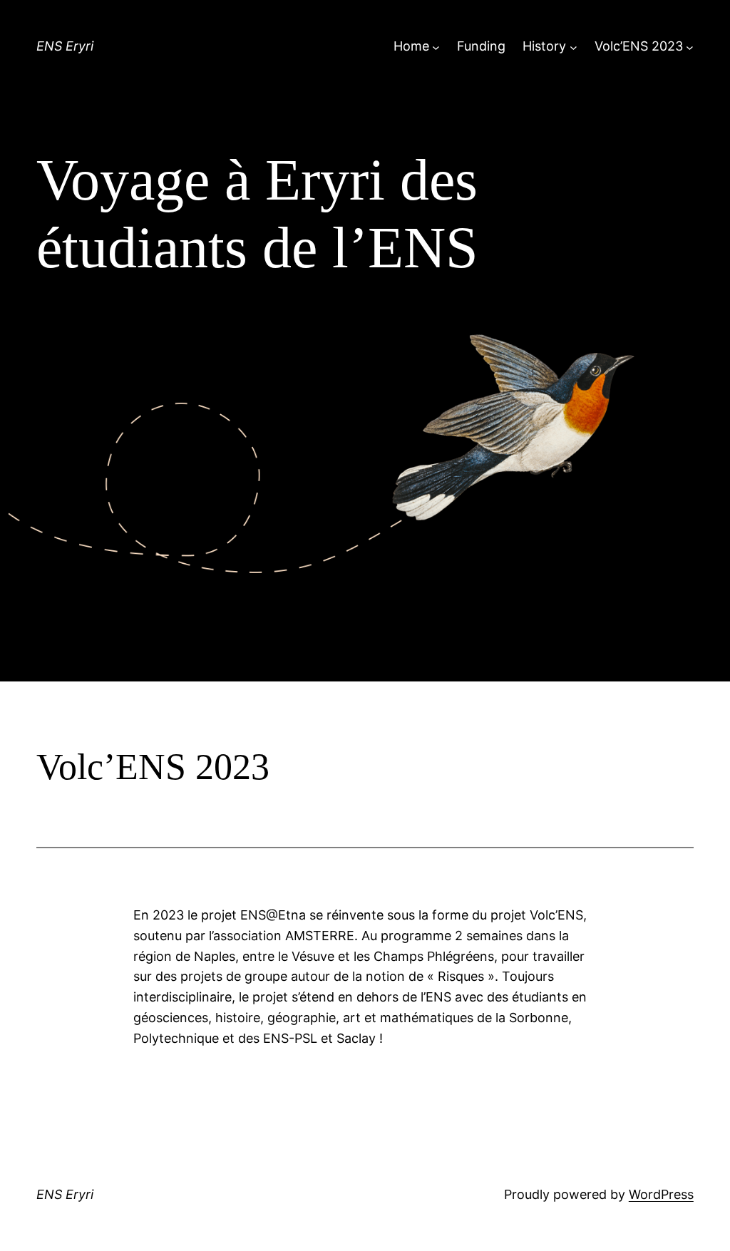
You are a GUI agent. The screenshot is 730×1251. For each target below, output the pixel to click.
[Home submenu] (436, 47)
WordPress (661, 1194)
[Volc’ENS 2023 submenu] (690, 47)
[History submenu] (573, 47)
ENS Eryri (64, 45)
